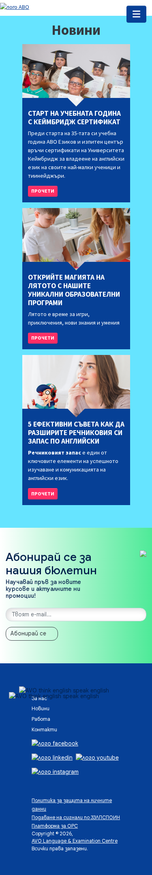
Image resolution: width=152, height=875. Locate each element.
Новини (40, 708)
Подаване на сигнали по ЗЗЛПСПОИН (76, 817)
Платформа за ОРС (55, 826)
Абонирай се (28, 633)
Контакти (44, 729)
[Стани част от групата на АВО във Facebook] (55, 743)
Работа (41, 719)
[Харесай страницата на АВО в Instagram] (55, 771)
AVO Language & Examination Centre (75, 841)
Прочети (42, 191)
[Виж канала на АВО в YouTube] (97, 757)
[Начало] (14, 6)
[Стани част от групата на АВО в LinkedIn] (52, 757)
